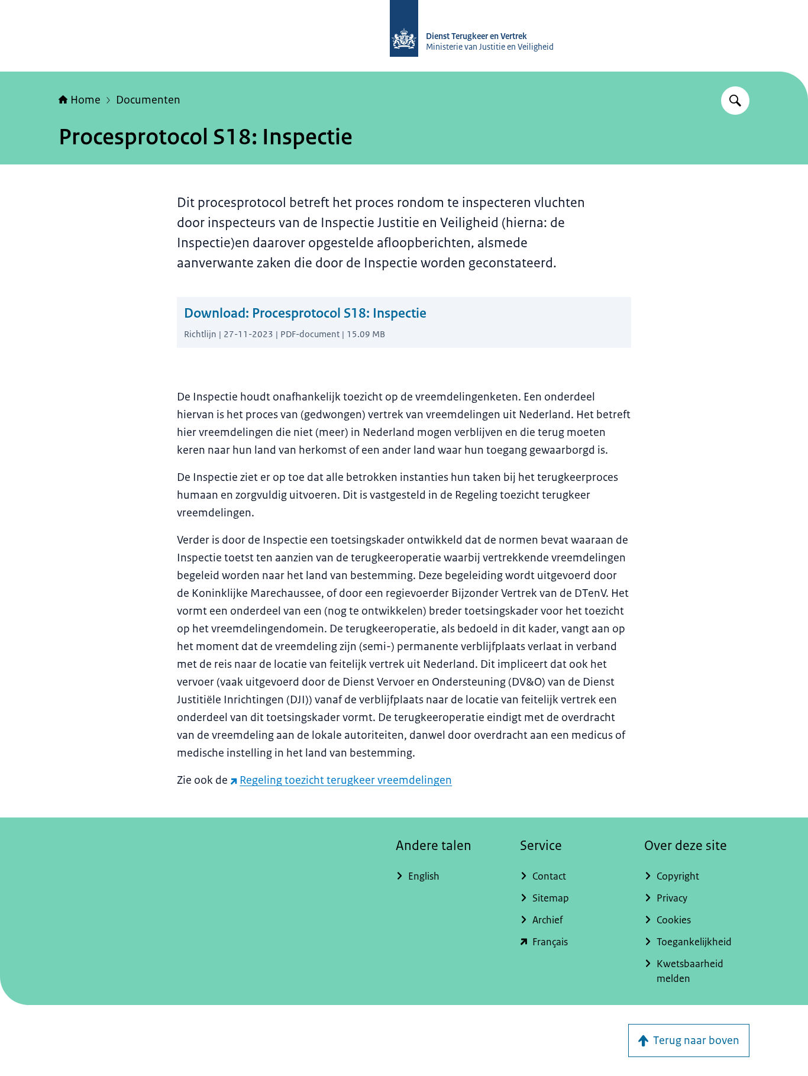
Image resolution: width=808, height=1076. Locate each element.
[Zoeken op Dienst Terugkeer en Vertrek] (735, 100)
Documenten (148, 100)
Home (85, 100)
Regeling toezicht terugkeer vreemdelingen (346, 780)
